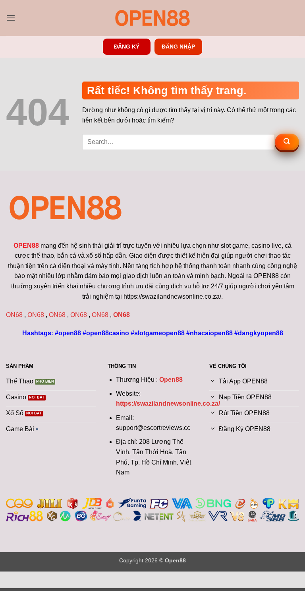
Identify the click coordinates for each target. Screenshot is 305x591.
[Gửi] (287, 142)
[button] (10, 17)
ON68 (14, 314)
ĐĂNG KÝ (126, 47)
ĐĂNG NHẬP (178, 47)
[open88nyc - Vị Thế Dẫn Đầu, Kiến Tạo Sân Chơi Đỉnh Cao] (152, 17)
